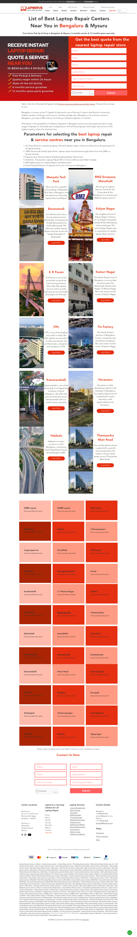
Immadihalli (62, 633)
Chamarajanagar (65, 713)
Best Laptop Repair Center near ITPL (102, 899)
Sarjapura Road (27, 828)
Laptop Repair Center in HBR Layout (91, 893)
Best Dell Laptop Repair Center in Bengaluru (44, 868)
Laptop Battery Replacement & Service (94, 887)
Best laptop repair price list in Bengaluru (42, 878)
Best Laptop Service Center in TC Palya (80, 891)
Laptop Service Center (49, 864)
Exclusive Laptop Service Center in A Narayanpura (39, 899)
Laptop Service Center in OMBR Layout (66, 893)
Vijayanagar (96, 734)
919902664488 (88, 2)
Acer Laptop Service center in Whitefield (40, 881)
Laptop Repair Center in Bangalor (90, 913)
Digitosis (85, 920)
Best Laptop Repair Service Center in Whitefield (72, 878)
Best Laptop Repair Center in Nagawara (40, 895)
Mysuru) (95, 2)
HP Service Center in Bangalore (48, 870)
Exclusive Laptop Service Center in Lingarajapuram (73, 899)
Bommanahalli (63, 654)
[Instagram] (25, 834)
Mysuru (24, 830)
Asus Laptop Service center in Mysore (39, 874)
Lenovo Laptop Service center (44, 866)
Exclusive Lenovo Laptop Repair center (61, 872)
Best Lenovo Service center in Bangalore (98, 868)
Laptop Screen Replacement (52, 887)
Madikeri (61, 692)
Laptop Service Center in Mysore (30, 864)
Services (48, 823)
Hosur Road (62, 671)
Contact (48, 830)
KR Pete (27, 692)
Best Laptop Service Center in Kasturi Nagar (74, 889)
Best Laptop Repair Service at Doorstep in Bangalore (97, 885)
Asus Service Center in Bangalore (37, 915)
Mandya (28, 734)
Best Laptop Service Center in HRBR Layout (39, 893)
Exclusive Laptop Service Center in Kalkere (69, 895)
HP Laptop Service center (81, 864)
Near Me (48, 833)
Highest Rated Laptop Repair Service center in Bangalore (49, 875)
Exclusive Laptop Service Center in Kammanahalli (101, 895)
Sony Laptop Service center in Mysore (88, 874)
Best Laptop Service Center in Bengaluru (67, 881)
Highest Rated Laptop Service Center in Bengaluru (97, 881)
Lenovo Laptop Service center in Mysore (87, 872)
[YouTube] (29, 835)
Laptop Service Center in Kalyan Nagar (46, 889)
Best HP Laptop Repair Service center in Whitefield (54, 880)
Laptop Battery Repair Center (71, 887)
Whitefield (25, 826)
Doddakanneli (96, 654)
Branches (48, 825)
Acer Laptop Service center (65, 866)
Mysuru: (99, 818)
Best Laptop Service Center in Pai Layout (103, 889)
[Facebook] (22, 834)
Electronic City (64, 612)
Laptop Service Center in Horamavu (30, 891)
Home (47, 815)
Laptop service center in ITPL (99, 878)
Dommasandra (30, 654)
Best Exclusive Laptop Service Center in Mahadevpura (71, 897)
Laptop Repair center (65, 864)
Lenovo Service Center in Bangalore (70, 870)
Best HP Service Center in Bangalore (71, 868)
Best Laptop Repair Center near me (102, 864)
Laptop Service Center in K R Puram (54, 891)
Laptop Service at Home (70, 885)
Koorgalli (94, 692)
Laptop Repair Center (56, 915)
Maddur (61, 734)
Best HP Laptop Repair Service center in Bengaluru (91, 866)
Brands (47, 820)
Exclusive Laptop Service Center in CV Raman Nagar (36, 897)
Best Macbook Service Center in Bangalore (87, 883)
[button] (93, 10)
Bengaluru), (80, 2)
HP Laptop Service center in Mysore (63, 874)
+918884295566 (102, 814)
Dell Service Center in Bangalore (93, 870)
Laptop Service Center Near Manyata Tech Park (56, 883)
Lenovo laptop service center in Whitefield (84, 880)
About (47, 818)
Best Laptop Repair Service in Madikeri (46, 911)
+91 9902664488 (102, 821)
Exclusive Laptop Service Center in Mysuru (47, 885)
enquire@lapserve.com (104, 816)
